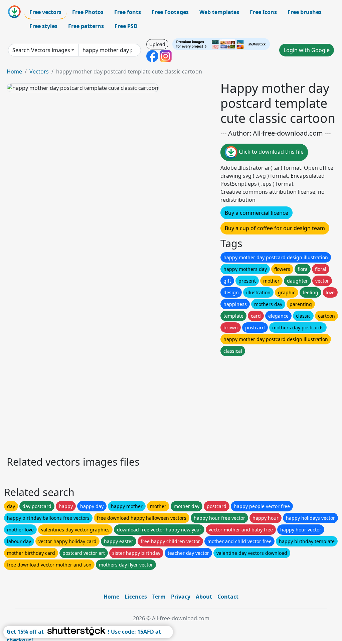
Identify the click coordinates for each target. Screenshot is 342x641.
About (204, 596)
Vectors (39, 71)
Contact (227, 596)
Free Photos (88, 12)
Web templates (219, 12)
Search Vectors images (41, 50)
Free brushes (305, 12)
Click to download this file (270, 152)
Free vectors (45, 12)
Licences (136, 596)
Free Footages (170, 12)
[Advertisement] (171, 404)
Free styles (43, 26)
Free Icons (263, 12)
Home (14, 71)
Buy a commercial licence (256, 212)
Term (159, 596)
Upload (157, 44)
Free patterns (86, 26)
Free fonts (127, 12)
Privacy (180, 596)
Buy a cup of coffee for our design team (275, 228)
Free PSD (126, 26)
